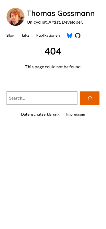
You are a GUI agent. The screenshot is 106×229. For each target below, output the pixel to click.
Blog (10, 35)
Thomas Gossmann (61, 13)
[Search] (89, 98)
